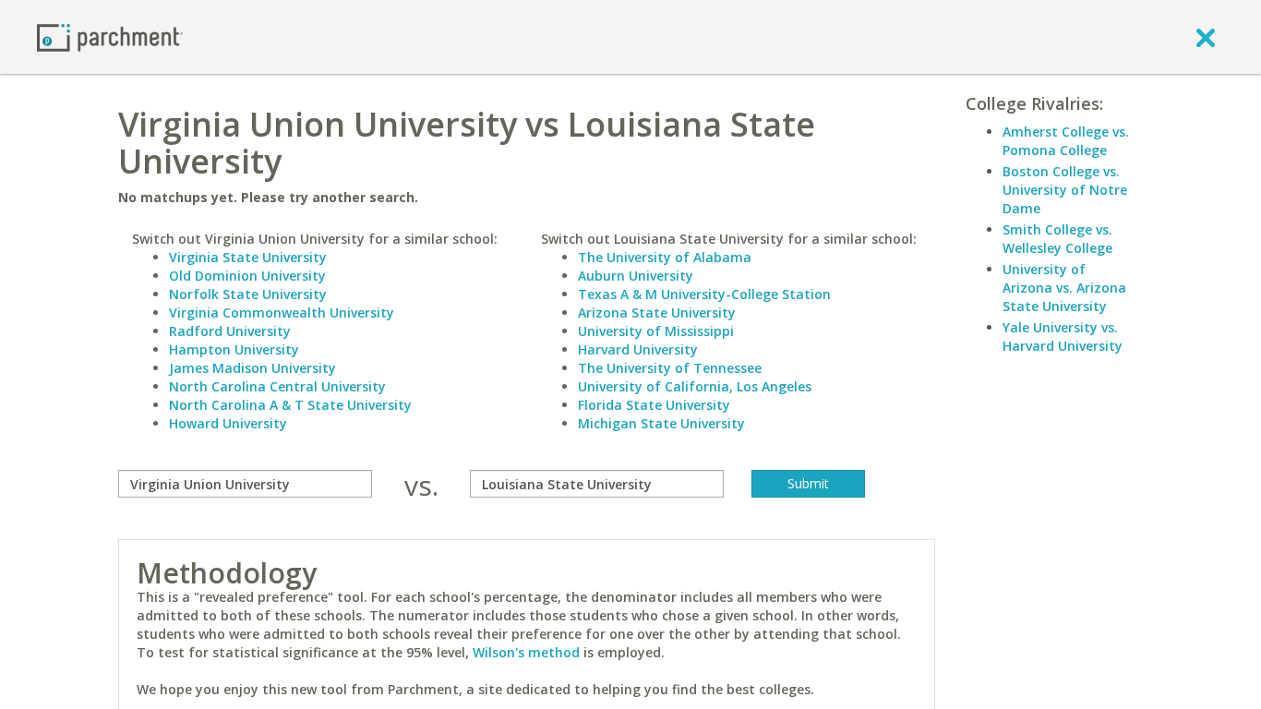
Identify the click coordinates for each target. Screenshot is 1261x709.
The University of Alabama (664, 257)
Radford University (230, 331)
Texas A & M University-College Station (704, 294)
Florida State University (654, 405)
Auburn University (635, 275)
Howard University (228, 423)
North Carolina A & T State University (290, 405)
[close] (1205, 37)
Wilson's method (526, 652)
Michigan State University (661, 423)
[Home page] (110, 36)
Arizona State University (657, 312)
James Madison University (252, 368)
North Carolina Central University (277, 386)
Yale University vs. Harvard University (1063, 336)
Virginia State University (248, 257)
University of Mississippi (656, 331)
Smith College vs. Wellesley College (1057, 239)
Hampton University (234, 349)
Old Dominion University (247, 275)
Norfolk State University (248, 294)
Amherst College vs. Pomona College (1066, 141)
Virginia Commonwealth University (281, 312)
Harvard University (638, 349)
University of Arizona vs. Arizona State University (1064, 287)
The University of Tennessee (670, 368)
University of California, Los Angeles (694, 386)
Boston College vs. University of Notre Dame (1065, 189)
